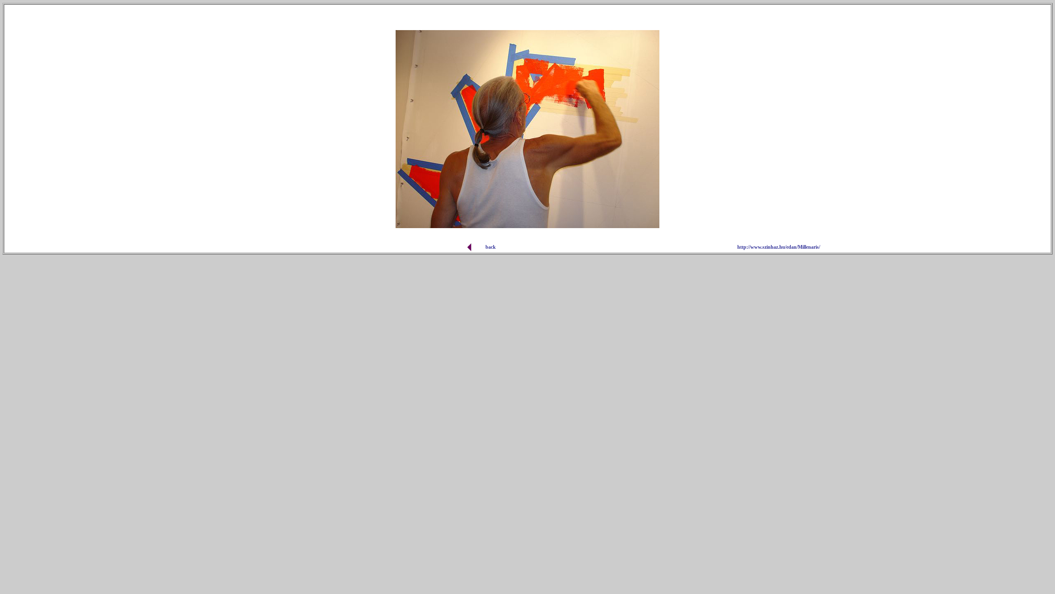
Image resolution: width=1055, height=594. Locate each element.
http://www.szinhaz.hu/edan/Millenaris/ (778, 247)
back (490, 247)
